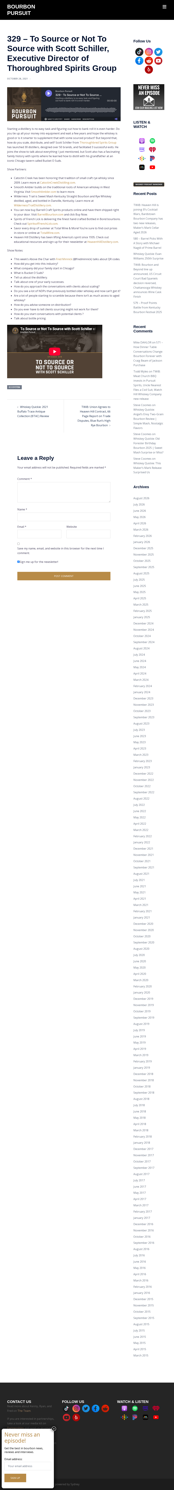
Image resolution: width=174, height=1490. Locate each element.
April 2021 (139, 899)
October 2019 (142, 1011)
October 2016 (142, 1237)
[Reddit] (148, 60)
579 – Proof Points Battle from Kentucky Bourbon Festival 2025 (147, 307)
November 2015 (143, 1305)
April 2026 (139, 523)
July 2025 (139, 580)
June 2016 (139, 1261)
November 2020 (143, 930)
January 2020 (141, 992)
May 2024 (139, 667)
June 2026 (139, 511)
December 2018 (143, 1074)
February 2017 (142, 1211)
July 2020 (139, 955)
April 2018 (139, 1124)
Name (22, 509)
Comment (24, 479)
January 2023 (141, 767)
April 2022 (139, 824)
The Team (24, 1411)
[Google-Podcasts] (143, 158)
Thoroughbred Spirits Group (98, 142)
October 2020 (142, 936)
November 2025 (143, 554)
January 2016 (141, 1293)
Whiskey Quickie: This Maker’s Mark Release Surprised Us (147, 467)
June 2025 (139, 586)
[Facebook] (139, 60)
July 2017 (139, 1180)
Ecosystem (14, 387)
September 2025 (143, 567)
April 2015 (139, 1349)
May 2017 (139, 1193)
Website (71, 527)
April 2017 (139, 1199)
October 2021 (142, 861)
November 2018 (143, 1080)
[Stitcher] (143, 167)
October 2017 (142, 1161)
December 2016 (143, 1224)
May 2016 (139, 1268)
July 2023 (139, 730)
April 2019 (139, 1049)
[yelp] (148, 69)
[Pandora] (154, 158)
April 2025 (139, 598)
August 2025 (141, 573)
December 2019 (143, 999)
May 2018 (139, 1118)
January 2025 (141, 617)
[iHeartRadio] (154, 149)
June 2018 (139, 1111)
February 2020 (142, 986)
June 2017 (139, 1186)
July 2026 (139, 504)
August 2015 (141, 1324)
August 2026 (141, 498)
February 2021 (142, 911)
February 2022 (142, 836)
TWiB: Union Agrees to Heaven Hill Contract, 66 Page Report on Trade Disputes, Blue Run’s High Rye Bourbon (93, 416)
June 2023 (139, 736)
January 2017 (141, 1218)
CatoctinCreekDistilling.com (57, 182)
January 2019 (141, 1068)
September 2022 (143, 792)
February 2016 (142, 1287)
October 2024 (142, 636)
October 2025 (142, 561)
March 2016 (140, 1280)
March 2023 (140, 755)
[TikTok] (139, 51)
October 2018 (142, 1086)
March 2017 (140, 1205)
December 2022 (143, 773)
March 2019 (140, 1055)
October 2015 (142, 1312)
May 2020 (139, 967)
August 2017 (141, 1174)
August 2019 (141, 1024)
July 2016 (139, 1255)
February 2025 (142, 611)
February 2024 (142, 686)
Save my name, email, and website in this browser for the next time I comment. (60, 551)
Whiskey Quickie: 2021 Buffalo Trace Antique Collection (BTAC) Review (33, 411)
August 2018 (141, 1099)
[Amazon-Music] (143, 149)
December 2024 (143, 623)
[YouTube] (158, 60)
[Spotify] (154, 141)
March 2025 (140, 604)
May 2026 (139, 517)
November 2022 (143, 780)
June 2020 (139, 961)
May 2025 (139, 592)
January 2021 (141, 917)
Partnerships (15, 1428)
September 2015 (143, 1318)
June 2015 (139, 1337)
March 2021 (140, 905)
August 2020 (141, 949)
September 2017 (143, 1168)
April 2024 (139, 673)
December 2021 (143, 848)
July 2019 (139, 1030)
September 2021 (143, 867)
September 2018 (143, 1092)
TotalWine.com (49, 233)
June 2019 (139, 1036)
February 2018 (142, 1136)
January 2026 (141, 542)
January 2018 (141, 1143)
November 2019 (143, 1005)
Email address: (13, 1459)
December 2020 (143, 924)
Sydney (75, 1484)
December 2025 (143, 548)
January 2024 (141, 692)
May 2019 (139, 1042)
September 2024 (143, 642)
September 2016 (143, 1243)
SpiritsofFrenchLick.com (42, 224)
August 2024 (141, 648)
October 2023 (142, 711)
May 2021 (139, 892)
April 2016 (139, 1274)
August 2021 (141, 874)
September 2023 (143, 717)
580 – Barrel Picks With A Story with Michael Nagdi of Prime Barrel (148, 243)
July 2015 (139, 1330)
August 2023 (141, 723)
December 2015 (143, 1299)
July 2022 (139, 805)
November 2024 (143, 630)
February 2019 (142, 1061)
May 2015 (139, 1343)
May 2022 (139, 817)
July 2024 (139, 655)
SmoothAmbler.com (43, 192)
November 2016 (143, 1230)
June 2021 (139, 886)
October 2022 (142, 786)
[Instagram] (148, 51)
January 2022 (141, 842)
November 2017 (143, 1155)
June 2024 (139, 661)
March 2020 (140, 980)
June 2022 (139, 811)
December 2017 (143, 1149)
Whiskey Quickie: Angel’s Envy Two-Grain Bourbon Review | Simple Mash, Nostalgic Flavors (148, 419)
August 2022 (141, 798)
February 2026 (142, 536)
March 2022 (140, 830)
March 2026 (140, 529)
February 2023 (142, 761)
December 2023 (143, 698)
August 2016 (141, 1249)
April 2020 (139, 974)
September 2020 (143, 942)
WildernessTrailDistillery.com (32, 205)
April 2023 (139, 748)
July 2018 (139, 1105)
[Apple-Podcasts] (143, 141)
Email (21, 527)
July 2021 (139, 880)
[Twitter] (158, 51)
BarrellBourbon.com (50, 214)
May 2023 (139, 742)
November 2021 (143, 855)
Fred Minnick (64, 259)
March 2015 (140, 1355)
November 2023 (143, 705)
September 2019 (143, 1017)
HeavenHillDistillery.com (102, 242)
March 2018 (140, 1130)
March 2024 (140, 680)
